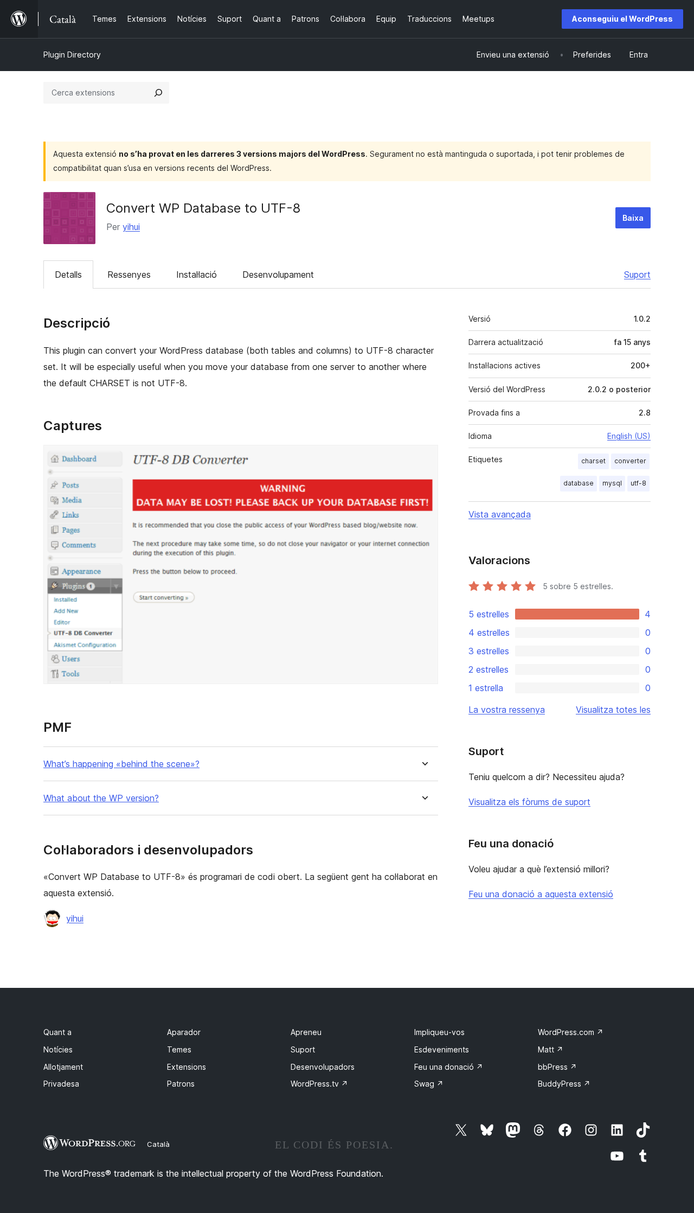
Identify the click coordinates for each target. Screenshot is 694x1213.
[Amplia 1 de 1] (423, 459)
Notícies (58, 1049)
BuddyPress (564, 1083)
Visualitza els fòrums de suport (529, 801)
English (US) (629, 435)
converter (630, 461)
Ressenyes (129, 274)
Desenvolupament (278, 274)
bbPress (557, 1066)
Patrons (181, 1083)
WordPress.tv (319, 1083)
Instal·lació (196, 274)
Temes (179, 1049)
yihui (131, 226)
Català (158, 1144)
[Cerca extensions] (158, 93)
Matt (550, 1049)
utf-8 (638, 483)
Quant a (57, 1032)
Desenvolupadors (323, 1066)
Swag (429, 1083)
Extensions (186, 1066)
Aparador (184, 1032)
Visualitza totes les (613, 709)
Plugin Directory (72, 54)
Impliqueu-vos (439, 1032)
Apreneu (306, 1032)
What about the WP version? (101, 798)
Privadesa (61, 1083)
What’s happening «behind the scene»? (121, 764)
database (578, 483)
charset (593, 461)
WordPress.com (570, 1032)
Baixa (633, 217)
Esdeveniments (441, 1049)
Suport (637, 274)
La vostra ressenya (506, 709)
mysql (612, 483)
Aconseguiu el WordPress (622, 18)
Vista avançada (499, 514)
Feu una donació (448, 1066)
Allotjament (63, 1066)
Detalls (68, 274)
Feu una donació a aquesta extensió (540, 894)
